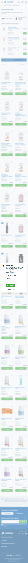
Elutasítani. (12, 272)
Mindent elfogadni (10, 285)
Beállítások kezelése (11, 289)
